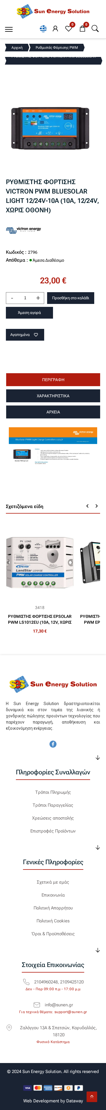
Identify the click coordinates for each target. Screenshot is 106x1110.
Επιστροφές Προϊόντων (53, 831)
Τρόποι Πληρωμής (53, 792)
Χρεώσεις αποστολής (53, 818)
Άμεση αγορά (29, 312)
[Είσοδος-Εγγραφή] (55, 28)
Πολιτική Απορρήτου (53, 908)
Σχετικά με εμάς (53, 882)
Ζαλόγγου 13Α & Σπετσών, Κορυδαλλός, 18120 (58, 1031)
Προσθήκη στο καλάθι (70, 298)
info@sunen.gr (59, 1005)
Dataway (74, 1101)
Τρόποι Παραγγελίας (53, 805)
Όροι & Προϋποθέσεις (53, 933)
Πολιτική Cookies (53, 921)
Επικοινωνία (53, 895)
